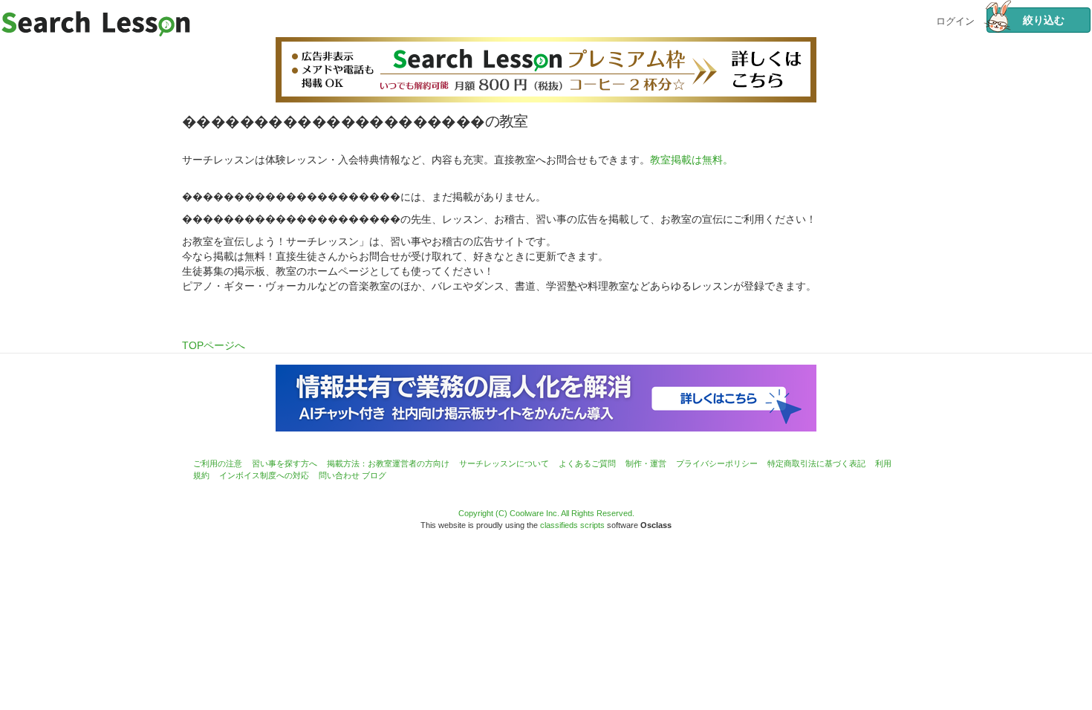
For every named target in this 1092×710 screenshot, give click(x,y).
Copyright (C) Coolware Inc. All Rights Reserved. (546, 513)
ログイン (955, 20)
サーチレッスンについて (504, 463)
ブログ (374, 475)
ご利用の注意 (217, 463)
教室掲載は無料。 (691, 160)
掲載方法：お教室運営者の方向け (388, 463)
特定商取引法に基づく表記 (816, 463)
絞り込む (1039, 20)
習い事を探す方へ (284, 463)
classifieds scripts (572, 525)
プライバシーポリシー (717, 463)
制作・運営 (645, 463)
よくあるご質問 (587, 463)
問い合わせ (339, 475)
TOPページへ (213, 345)
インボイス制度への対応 (264, 475)
